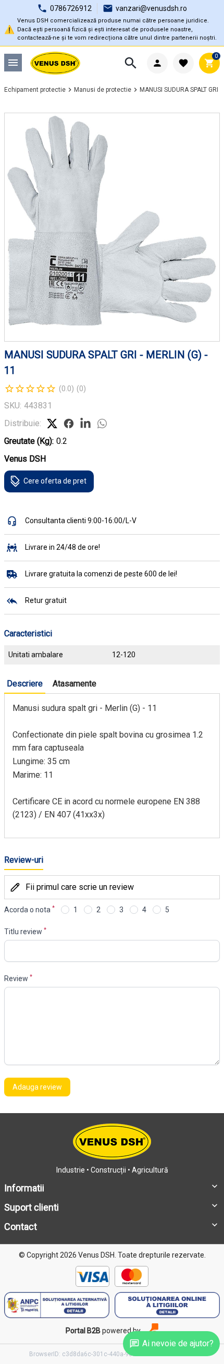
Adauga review (37, 1087)
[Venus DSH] (55, 63)
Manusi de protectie (102, 89)
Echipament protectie (35, 89)
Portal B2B (83, 1330)
